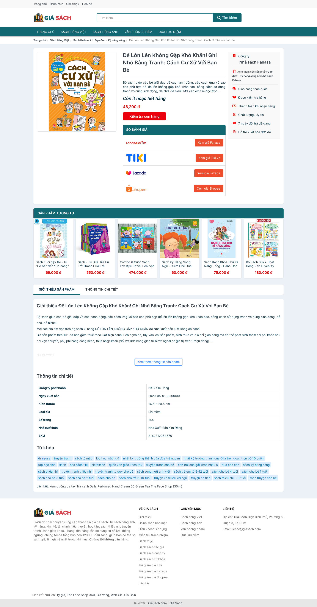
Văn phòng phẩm (138, 32)
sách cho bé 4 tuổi (225, 471)
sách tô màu (83, 458)
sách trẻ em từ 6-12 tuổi (191, 471)
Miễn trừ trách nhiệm (153, 535)
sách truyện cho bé (263, 478)
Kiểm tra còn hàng (144, 116)
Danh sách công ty (152, 553)
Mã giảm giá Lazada (153, 571)
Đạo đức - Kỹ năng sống (110, 40)
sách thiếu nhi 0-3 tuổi (230, 478)
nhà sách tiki (79, 465)
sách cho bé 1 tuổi (254, 471)
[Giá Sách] (55, 512)
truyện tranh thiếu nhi (76, 471)
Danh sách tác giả (151, 547)
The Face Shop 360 (81, 595)
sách (62, 465)
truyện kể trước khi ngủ (170, 478)
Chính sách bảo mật (153, 523)
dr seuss (44, 458)
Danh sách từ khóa (152, 559)
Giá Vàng (103, 595)
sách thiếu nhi (48, 471)
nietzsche (98, 465)
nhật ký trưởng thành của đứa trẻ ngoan (151, 458)
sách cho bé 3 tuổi (51, 478)
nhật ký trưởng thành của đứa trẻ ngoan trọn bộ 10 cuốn (224, 458)
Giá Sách (176, 603)
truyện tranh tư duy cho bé (114, 471)
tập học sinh (46, 465)
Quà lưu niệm (169, 32)
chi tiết (101, 289)
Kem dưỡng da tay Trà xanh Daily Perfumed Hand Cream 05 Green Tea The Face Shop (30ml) (116, 486)
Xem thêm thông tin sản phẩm (158, 362)
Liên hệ (87, 4)
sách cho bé (106, 478)
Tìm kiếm (229, 18)
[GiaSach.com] (52, 17)
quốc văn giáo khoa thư (125, 465)
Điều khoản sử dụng (153, 529)
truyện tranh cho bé (160, 465)
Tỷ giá (60, 595)
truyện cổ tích (200, 478)
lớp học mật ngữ (107, 458)
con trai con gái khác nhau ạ (198, 465)
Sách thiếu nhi (82, 40)
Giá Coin (130, 595)
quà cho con (230, 465)
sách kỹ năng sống (256, 465)
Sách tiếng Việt (73, 32)
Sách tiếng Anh (105, 32)
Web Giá (116, 595)
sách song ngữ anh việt (153, 471)
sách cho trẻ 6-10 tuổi (134, 478)
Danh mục (56, 4)
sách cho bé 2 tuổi (81, 478)
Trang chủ (40, 4)
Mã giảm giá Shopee (153, 577)
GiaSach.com (157, 603)
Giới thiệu (72, 4)
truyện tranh (62, 458)
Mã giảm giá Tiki (150, 565)
